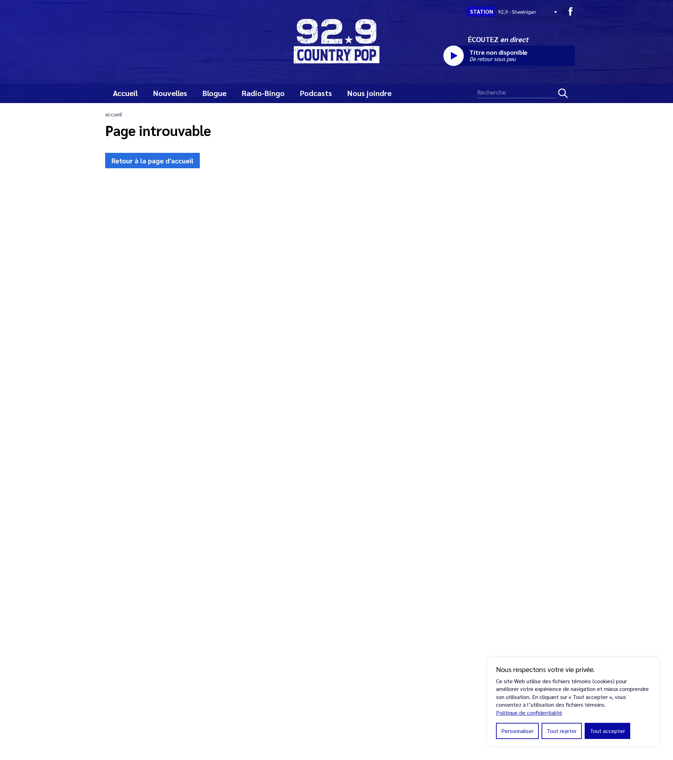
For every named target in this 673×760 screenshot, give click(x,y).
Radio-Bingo (263, 93)
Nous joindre (369, 93)
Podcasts (316, 93)
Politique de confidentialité (529, 712)
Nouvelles (170, 93)
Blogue (214, 93)
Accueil (125, 93)
